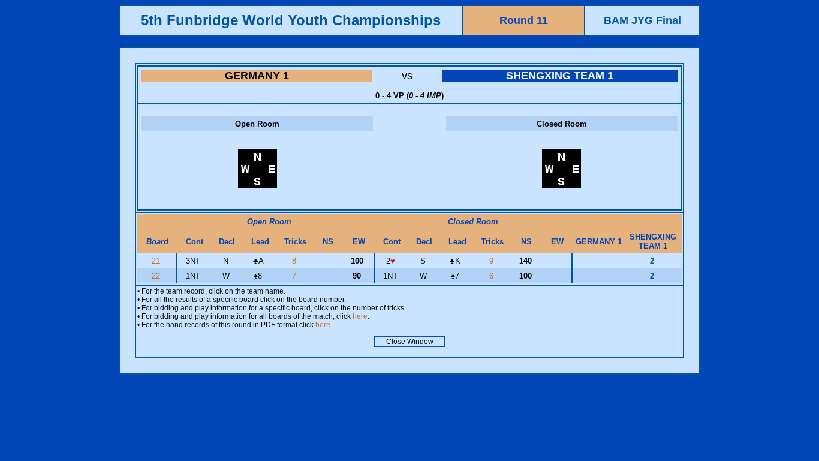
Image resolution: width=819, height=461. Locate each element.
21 (157, 260)
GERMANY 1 (257, 76)
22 (157, 275)
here (360, 316)
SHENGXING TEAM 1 (559, 76)
